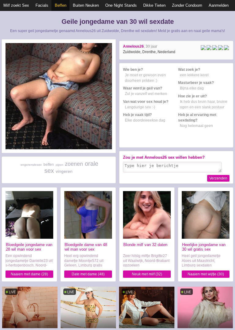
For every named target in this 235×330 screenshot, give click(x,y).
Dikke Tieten (154, 5)
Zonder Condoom (187, 5)
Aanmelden (219, 5)
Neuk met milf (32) (147, 274)
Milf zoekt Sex (16, 5)
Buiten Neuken (86, 5)
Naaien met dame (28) (29, 274)
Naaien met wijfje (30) (206, 274)
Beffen (60, 5)
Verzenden (218, 178)
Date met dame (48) (88, 274)
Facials (41, 5)
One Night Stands (121, 5)
